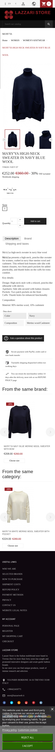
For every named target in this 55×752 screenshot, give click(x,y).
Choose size (14, 461)
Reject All (27, 737)
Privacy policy (9, 729)
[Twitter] (11, 702)
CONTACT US (9, 605)
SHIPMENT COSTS (11, 584)
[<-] (4, 432)
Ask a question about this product (26, 338)
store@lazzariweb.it (15, 695)
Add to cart (35, 221)
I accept (27, 746)
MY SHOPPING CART (12, 636)
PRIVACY (6, 600)
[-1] (20, 225)
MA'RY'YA (7, 34)
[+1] (20, 219)
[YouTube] (26, 702)
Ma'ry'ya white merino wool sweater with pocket (25, 532)
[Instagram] (40, 702)
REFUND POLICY (10, 589)
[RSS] (18, 702)
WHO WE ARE (9, 569)
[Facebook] (4, 702)
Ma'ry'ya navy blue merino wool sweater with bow (27, 447)
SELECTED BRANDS (12, 574)
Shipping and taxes (17, 243)
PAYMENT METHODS (12, 595)
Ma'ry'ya (6, 257)
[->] (50, 432)
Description (12, 238)
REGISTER (7, 631)
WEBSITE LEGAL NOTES (14, 610)
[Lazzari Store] (27, 14)
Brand (28, 238)
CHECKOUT (8, 641)
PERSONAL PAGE (10, 626)
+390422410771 (14, 689)
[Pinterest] (33, 702)
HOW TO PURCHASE (12, 579)
